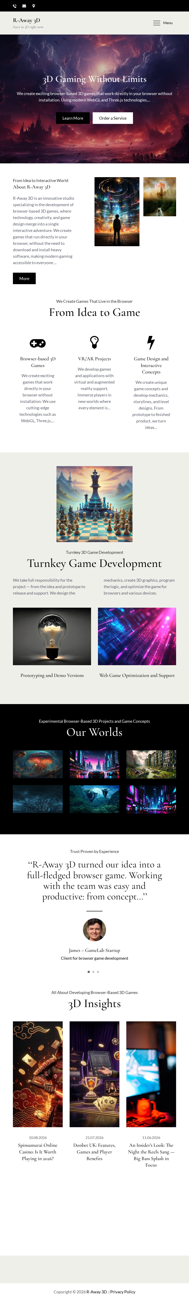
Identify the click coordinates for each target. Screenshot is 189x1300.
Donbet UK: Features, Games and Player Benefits (94, 1151)
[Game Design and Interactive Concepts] (151, 342)
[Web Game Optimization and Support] (137, 636)
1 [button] (89, 972)
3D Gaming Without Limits (95, 79)
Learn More (72, 118)
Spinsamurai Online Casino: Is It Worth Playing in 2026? (37, 1151)
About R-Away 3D (31, 187)
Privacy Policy (122, 1291)
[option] (94, 910)
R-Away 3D (26, 20)
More (24, 278)
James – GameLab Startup (94, 950)
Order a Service (113, 118)
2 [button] (93, 972)
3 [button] (98, 972)
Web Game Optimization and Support (137, 675)
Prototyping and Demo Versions (52, 675)
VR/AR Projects (94, 359)
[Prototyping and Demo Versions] (52, 636)
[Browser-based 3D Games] (38, 342)
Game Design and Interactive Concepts (151, 365)
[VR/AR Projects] (94, 342)
